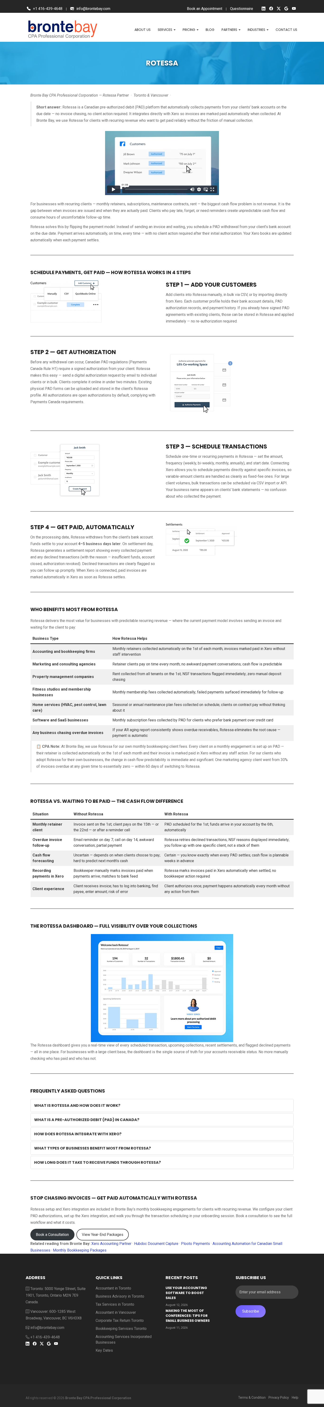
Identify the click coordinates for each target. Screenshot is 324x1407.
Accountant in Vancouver (116, 1312)
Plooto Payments (195, 1243)
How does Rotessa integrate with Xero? (77, 1134)
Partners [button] (230, 29)
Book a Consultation (52, 1234)
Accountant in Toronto (113, 1288)
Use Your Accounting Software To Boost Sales (186, 1292)
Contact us (286, 29)
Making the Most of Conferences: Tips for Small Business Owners (188, 1315)
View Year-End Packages (102, 1234)
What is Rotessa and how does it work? (77, 1105)
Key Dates (104, 1350)
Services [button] (165, 29)
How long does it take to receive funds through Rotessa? (97, 1162)
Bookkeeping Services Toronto (121, 1328)
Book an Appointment (204, 8)
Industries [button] (257, 29)
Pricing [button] (189, 29)
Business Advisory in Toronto (120, 1296)
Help (295, 1397)
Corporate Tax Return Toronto (120, 1320)
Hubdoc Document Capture (156, 1243)
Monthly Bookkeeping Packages (79, 1250)
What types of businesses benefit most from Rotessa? (92, 1148)
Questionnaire (241, 8)
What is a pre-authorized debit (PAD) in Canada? (86, 1119)
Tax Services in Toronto (115, 1304)
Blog (210, 29)
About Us (142, 29)
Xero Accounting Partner (111, 1243)
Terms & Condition (252, 1397)
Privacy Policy (278, 1397)
